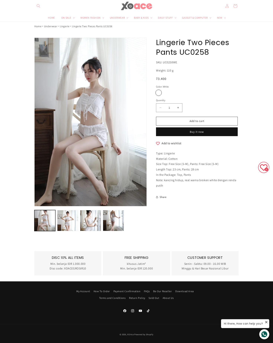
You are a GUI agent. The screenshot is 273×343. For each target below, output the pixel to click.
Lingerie (64, 26)
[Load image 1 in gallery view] (44, 220)
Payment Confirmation (127, 291)
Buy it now (197, 132)
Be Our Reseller (162, 291)
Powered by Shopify (143, 334)
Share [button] (163, 197)
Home (37, 26)
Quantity (160, 100)
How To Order (102, 291)
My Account (83, 291)
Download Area (184, 291)
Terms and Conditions (112, 297)
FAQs (147, 291)
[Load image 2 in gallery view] (67, 220)
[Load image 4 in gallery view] (113, 220)
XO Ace (130, 334)
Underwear (50, 26)
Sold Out (154, 297)
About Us (168, 297)
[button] (38, 6)
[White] (158, 92)
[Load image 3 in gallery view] (90, 220)
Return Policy (137, 297)
